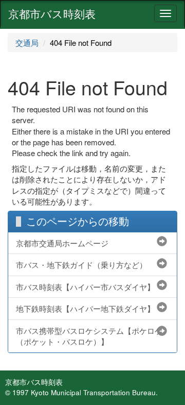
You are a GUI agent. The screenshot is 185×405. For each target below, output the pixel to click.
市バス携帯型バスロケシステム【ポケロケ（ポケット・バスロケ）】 (89, 336)
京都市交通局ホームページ (62, 243)
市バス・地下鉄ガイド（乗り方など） (81, 264)
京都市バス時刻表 (52, 13)
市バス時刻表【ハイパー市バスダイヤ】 (85, 286)
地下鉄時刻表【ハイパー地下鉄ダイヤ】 (85, 308)
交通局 (27, 42)
